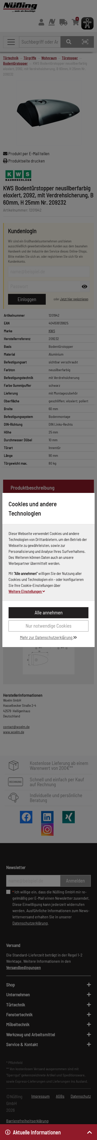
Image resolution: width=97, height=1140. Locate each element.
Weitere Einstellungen (25, 591)
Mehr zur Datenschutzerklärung (46, 637)
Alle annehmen (49, 612)
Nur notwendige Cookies (48, 626)
